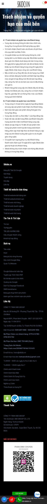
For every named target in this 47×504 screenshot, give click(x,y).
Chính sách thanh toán (12, 369)
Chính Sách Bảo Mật (11, 373)
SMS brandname (10, 289)
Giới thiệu (7, 174)
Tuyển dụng (8, 177)
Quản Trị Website (10, 264)
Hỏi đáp (6, 181)
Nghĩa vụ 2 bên (9, 384)
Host (5, 253)
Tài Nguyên (8, 228)
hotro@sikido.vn (20, 353)
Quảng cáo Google (10, 282)
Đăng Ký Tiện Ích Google (13, 170)
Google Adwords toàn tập (13, 271)
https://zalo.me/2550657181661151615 (19, 348)
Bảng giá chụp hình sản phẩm (15, 293)
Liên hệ (6, 185)
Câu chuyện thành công (12, 235)
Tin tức (6, 224)
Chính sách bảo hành (11, 380)
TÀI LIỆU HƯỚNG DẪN (11, 231)
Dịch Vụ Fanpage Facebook (14, 286)
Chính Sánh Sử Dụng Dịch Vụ (14, 376)
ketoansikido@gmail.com (29, 357)
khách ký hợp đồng (11, 238)
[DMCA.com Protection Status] (7, 398)
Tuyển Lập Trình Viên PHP (13, 275)
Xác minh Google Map (12, 260)
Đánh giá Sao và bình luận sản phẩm (17, 296)
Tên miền (7, 249)
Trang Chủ (7, 30)
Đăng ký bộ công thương (13, 256)
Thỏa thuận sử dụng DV (12, 387)
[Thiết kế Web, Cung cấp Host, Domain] (23, 4)
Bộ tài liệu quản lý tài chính (13, 278)
